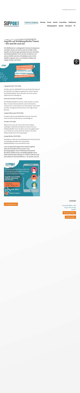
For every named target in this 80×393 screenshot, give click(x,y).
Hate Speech (68, 26)
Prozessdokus (63, 22)
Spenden (61, 26)
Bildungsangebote (52, 26)
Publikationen (72, 22)
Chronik (49, 22)
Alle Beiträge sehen (11, 204)
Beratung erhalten (69, 213)
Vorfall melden (70, 217)
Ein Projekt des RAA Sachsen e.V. (69, 9)
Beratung (42, 22)
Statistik (55, 22)
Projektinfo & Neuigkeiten (31, 22)
